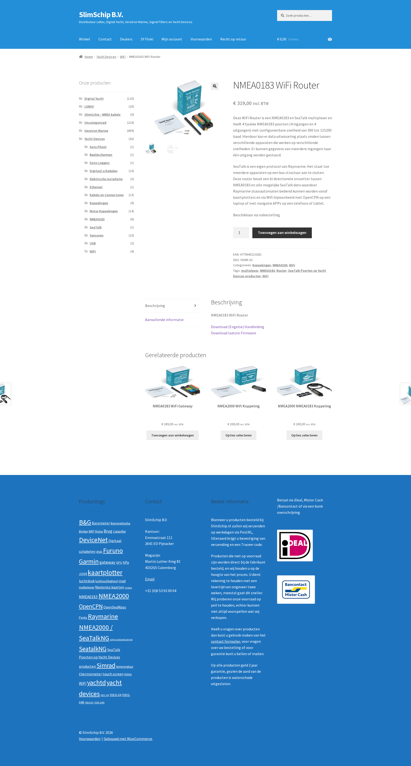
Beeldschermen (101, 155)
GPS (119, 563)
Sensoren (96, 235)
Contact (105, 39)
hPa (126, 562)
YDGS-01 (89, 702)
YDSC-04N (99, 702)
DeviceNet (93, 539)
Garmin (89, 561)
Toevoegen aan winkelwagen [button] (172, 435)
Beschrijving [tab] (155, 305)
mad (122, 581)
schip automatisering (121, 639)
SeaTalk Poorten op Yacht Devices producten (99, 658)
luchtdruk (87, 581)
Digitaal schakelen (103, 171)
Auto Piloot (98, 147)
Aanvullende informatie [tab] (164, 319)
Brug (108, 531)
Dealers (126, 39)
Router (281, 270)
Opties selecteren (238, 435)
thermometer (90, 674)
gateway (107, 562)
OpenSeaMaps (114, 607)
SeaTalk (96, 227)
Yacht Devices (106, 56)
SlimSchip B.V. (101, 14)
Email (150, 579)
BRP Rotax (96, 531)
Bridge (83, 531)
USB (93, 243)
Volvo (128, 674)
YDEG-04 (115, 695)
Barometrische (120, 523)
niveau (128, 587)
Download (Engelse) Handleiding (237, 326)
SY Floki (147, 39)
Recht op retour (233, 39)
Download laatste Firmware (233, 333)
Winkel (84, 39)
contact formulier (225, 641)
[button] (215, 86)
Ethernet (96, 187)
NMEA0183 (280, 265)
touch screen (113, 674)
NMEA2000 (113, 596)
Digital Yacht (94, 98)
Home (89, 56)
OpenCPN (91, 606)
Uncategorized (95, 122)
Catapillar (119, 531)
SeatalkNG (93, 649)
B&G (85, 522)
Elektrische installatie (106, 179)
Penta (83, 618)
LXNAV (89, 106)
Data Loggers (100, 163)
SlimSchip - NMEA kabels (102, 114)
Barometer (101, 523)
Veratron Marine (96, 130)
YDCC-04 (104, 695)
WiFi (123, 56)
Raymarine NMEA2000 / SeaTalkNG (98, 627)
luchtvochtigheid (106, 581)
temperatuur (124, 667)
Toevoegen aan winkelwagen (282, 232)
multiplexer (249, 270)
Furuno (113, 550)
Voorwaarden (201, 39)
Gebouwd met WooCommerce (128, 738)
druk (99, 552)
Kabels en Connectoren (107, 195)
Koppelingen (261, 265)
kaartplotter (105, 572)
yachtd (96, 682)
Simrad (106, 665)
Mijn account (171, 39)
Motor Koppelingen (104, 211)
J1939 (83, 574)
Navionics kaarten (109, 587)
